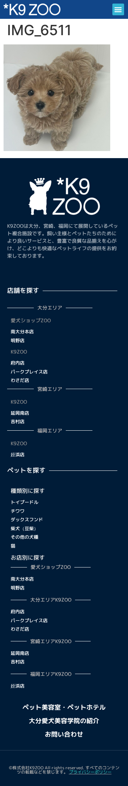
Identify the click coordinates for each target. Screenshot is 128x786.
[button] (118, 9)
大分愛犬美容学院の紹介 (64, 720)
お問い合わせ (64, 734)
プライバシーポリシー (90, 772)
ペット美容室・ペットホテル (64, 707)
